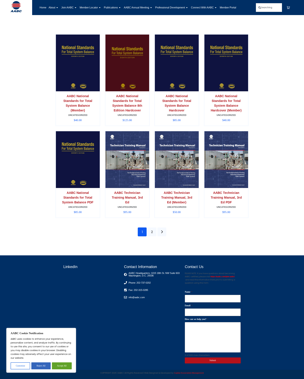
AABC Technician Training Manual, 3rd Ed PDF (226, 197)
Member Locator (89, 7)
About (52, 7)
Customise (20, 366)
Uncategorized (77, 115)
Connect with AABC (202, 7)
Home (43, 7)
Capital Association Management (189, 373)
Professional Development (170, 7)
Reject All (41, 366)
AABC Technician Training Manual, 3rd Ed (127, 197)
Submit (212, 360)
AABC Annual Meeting (136, 7)
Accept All (61, 366)
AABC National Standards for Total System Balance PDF (77, 197)
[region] (41, 350)
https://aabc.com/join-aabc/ (222, 276)
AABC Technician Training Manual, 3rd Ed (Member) (176, 197)
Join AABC (67, 7)
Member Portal (228, 7)
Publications (111, 7)
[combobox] (269, 7)
